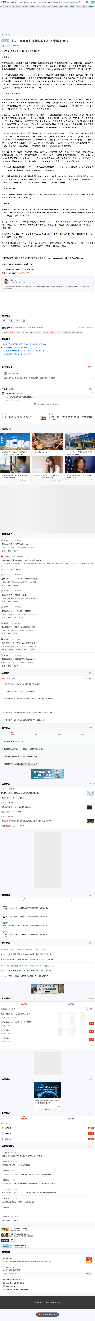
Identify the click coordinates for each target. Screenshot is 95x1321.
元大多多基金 (5, 1030)
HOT (11, 908)
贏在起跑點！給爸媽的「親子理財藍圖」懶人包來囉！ (29, 328)
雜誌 (83, 6)
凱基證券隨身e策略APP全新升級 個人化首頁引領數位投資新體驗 (14, 453)
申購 (91, 1023)
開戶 (91, 1015)
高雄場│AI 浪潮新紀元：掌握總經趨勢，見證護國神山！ (30, 934)
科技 (12, 6)
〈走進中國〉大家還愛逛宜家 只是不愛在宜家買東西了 (79, 453)
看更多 (90, 366)
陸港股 (26, 3)
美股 (20, 3)
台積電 (8, 1133)
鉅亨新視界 (7, 35)
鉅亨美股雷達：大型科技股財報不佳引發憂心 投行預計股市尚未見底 (71, 418)
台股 (16, 3)
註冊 (93, 2)
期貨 (48, 6)
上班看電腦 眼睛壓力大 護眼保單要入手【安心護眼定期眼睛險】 (47, 476)
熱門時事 (26, 6)
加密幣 (44, 3)
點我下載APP (24, 273)
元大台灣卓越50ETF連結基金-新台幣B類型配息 (16, 1022)
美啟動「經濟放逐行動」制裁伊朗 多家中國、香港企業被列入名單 (24, 344)
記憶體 (8, 1128)
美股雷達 (10, 802)
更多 (90, 678)
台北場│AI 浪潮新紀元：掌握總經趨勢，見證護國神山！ (30, 917)
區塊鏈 (55, 6)
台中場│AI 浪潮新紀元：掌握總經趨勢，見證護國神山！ (30, 908)
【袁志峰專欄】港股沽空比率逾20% (15, 347)
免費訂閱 (88, 1274)
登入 (89, 2)
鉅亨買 (50, 3)
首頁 (8, 3)
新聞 (12, 3)
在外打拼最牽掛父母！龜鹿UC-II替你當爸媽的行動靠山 (15, 476)
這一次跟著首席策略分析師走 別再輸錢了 (18, 417)
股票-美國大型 (12, 1017)
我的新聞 (90, 6)
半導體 (8, 1139)
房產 (61, 6)
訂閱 (60, 3)
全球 (39, 3)
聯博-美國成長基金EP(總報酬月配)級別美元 (15, 1014)
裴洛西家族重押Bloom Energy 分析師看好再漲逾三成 (79, 476)
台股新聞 (11, 788)
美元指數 (15, 62)
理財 (66, 6)
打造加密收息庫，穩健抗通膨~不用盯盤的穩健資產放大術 (28, 925)
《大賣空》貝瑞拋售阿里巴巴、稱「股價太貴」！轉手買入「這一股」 (26, 351)
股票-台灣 (10, 1025)
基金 (30, 3)
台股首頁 (82, 328)
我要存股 (89, 328)
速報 (32, 6)
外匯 (35, 3)
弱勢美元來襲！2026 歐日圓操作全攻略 (19, 269)
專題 (78, 6)
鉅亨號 (55, 3)
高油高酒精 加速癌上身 (43, 452)
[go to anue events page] (84, 2)
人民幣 (33, 75)
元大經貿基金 (5, 1038)
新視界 (72, 6)
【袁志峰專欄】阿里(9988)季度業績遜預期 (17, 354)
